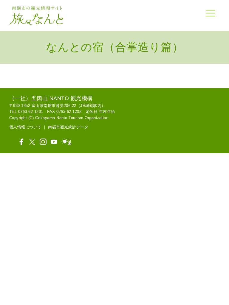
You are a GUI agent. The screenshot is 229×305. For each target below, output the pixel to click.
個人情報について (25, 127)
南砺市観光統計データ (68, 127)
